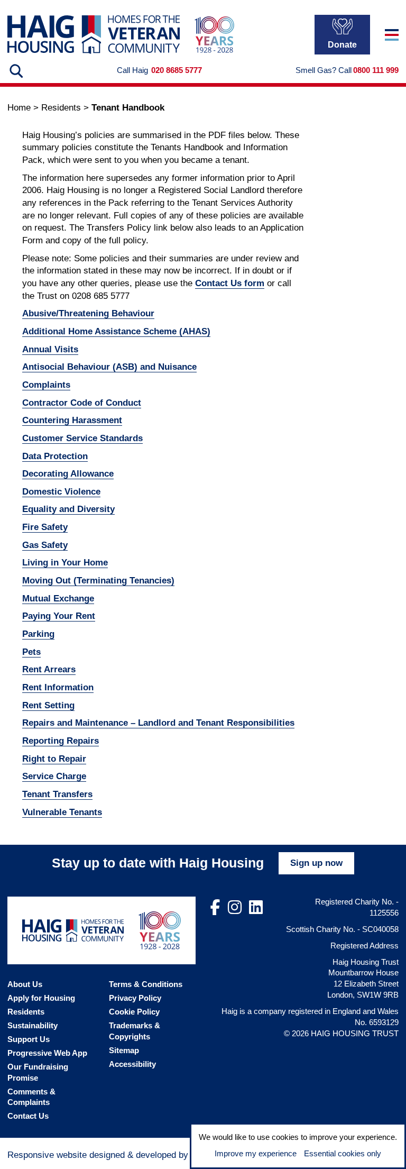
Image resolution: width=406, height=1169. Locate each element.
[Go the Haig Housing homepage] (93, 34)
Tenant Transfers (57, 794)
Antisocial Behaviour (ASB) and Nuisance (109, 367)
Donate (342, 44)
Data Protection (55, 456)
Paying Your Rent (58, 616)
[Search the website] (15, 70)
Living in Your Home (65, 563)
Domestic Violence (61, 492)
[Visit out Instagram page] (235, 908)
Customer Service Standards (82, 438)
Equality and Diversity (68, 509)
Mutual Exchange (58, 598)
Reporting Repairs (60, 741)
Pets (31, 652)
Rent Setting (48, 705)
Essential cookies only (342, 1153)
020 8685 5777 (176, 70)
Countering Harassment (72, 420)
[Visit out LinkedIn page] (256, 908)
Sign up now (316, 863)
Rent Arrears (49, 669)
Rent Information (58, 687)
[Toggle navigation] (392, 35)
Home (19, 108)
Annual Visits (50, 349)
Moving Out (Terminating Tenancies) (98, 581)
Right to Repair (54, 759)
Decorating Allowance (68, 474)
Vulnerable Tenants (62, 812)
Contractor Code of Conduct (81, 403)
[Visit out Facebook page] (215, 908)
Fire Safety (45, 527)
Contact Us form (229, 283)
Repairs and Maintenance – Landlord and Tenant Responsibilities (158, 723)
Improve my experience (256, 1153)
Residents (61, 108)
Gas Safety (45, 545)
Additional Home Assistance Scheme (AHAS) (116, 331)
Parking (38, 634)
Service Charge (54, 776)
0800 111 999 (376, 70)
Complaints (46, 385)
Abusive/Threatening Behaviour (88, 313)
